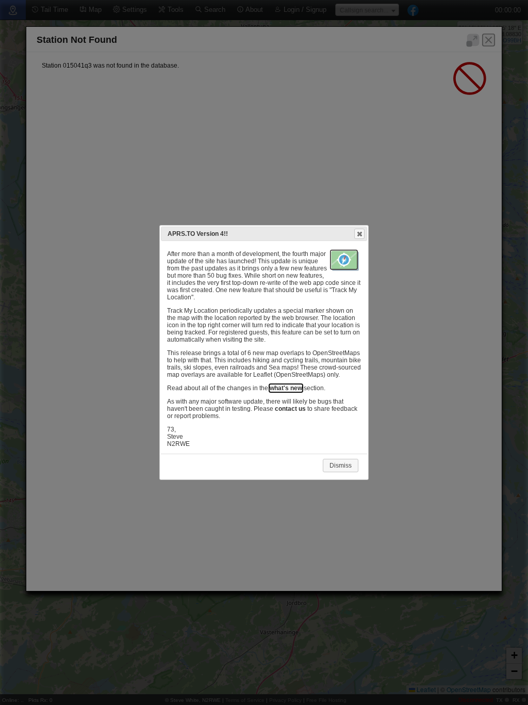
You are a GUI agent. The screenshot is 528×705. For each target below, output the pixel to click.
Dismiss (340, 465)
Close (359, 234)
